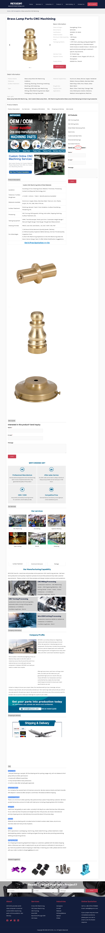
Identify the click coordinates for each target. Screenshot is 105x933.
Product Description (14, 109)
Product (58, 4)
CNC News (34, 918)
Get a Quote (69, 109)
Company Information (38, 109)
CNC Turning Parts (16, 11)
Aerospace (59, 906)
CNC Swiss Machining (37, 908)
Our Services (26, 109)
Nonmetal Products (74, 143)
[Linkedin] (18, 920)
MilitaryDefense (61, 913)
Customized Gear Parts (75, 136)
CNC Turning (35, 911)
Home (31, 4)
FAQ (48, 109)
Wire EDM (34, 913)
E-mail (10, 435)
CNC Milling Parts (73, 124)
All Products (72, 115)
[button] (92, 4)
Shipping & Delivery (58, 109)
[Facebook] (7, 920)
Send (12, 456)
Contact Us (81, 4)
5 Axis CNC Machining (38, 906)
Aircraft (58, 908)
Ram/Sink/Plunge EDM (38, 915)
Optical (58, 915)
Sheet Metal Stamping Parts (76, 128)
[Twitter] (11, 920)
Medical (58, 911)
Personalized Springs (74, 140)
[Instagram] (15, 920)
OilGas (58, 918)
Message (10, 442)
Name (10, 427)
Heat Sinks (71, 132)
